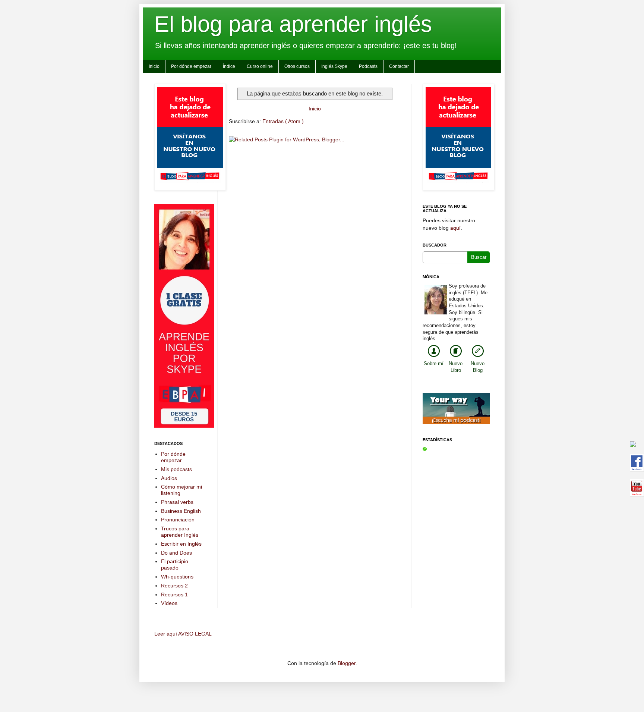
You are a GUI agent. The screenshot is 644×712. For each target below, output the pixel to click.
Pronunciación (178, 520)
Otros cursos (297, 66)
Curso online (260, 66)
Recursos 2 (174, 586)
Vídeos (169, 603)
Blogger (347, 663)
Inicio (154, 66)
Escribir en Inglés (181, 544)
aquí (455, 228)
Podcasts (368, 66)
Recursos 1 (174, 594)
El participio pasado (174, 564)
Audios (169, 478)
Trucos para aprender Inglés (179, 532)
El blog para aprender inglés (293, 24)
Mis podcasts (176, 469)
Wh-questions (177, 577)
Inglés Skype (334, 66)
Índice (229, 66)
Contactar (399, 66)
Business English (181, 511)
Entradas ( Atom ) (283, 121)
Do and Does (176, 553)
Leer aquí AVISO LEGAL (183, 634)
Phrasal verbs (177, 502)
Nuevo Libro (456, 367)
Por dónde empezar (191, 66)
